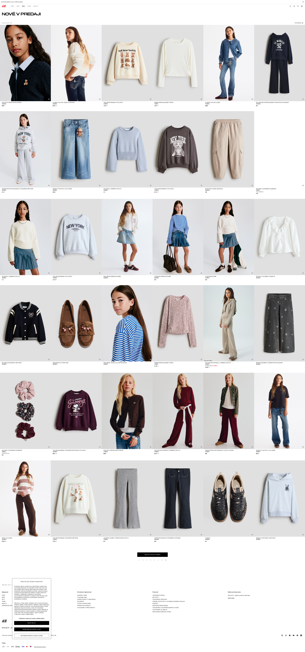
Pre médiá (80, 601)
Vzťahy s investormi (84, 603)
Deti (23, 6)
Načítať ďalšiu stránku (152, 554)
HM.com (4, 585)
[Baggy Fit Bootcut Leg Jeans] (76, 149)
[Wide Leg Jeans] (25, 498)
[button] (208, 360)
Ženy (12, 6)
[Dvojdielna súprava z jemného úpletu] (228, 323)
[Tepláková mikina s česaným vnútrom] (76, 498)
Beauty (36, 6)
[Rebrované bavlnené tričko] (177, 63)
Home (29, 6)
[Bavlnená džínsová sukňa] (127, 237)
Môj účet (155, 597)
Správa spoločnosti (84, 605)
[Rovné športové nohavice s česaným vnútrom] (25, 149)
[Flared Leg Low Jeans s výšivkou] (76, 63)
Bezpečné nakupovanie (160, 605)
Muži (18, 6)
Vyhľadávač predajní (159, 599)
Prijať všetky (31, 623)
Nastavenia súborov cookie (161, 611)
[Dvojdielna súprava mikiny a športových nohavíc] (279, 63)
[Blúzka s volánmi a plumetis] (279, 237)
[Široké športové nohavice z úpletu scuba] (228, 411)
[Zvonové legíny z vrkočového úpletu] (127, 498)
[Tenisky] (228, 498)
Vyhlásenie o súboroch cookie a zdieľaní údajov (31, 618)
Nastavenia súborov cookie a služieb (32, 635)
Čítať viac (231, 598)
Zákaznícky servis (158, 595)
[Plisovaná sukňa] (228, 237)
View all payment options (40, 646)
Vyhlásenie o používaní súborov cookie (165, 607)
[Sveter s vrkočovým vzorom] (25, 63)
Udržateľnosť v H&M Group (86, 599)
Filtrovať (298, 23)
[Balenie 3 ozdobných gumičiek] (279, 149)
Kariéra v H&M (82, 595)
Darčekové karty (8, 605)
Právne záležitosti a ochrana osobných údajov (168, 601)
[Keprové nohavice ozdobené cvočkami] (177, 498)
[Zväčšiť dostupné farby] (3, 106)
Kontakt (155, 603)
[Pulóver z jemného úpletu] (127, 149)
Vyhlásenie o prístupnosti (86, 607)
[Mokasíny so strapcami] (76, 323)
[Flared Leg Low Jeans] (228, 63)
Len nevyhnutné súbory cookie (31, 629)
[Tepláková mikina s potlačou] (127, 63)
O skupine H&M (82, 597)
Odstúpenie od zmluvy (159, 609)
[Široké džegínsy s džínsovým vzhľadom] (279, 323)
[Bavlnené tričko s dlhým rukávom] (127, 323)
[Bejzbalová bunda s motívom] (25, 323)
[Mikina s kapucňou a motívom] (279, 498)
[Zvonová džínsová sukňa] (177, 237)
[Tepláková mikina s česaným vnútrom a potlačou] (76, 411)
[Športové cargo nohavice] (228, 149)
